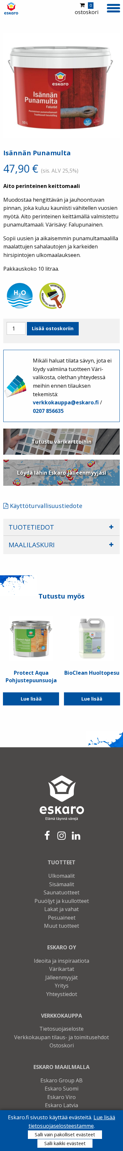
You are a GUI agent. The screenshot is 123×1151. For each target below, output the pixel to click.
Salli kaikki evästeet (65, 1143)
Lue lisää (31, 699)
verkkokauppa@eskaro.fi (66, 402)
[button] (113, 7)
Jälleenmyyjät (61, 977)
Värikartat (61, 969)
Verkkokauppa (61, 1015)
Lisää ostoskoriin (52, 328)
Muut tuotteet (61, 925)
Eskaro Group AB (61, 1080)
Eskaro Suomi (61, 1088)
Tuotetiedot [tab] (31, 527)
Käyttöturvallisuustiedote (45, 506)
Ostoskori (62, 1045)
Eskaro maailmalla (61, 1067)
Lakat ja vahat (61, 909)
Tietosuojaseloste (61, 1028)
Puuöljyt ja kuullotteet (61, 901)
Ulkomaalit (61, 875)
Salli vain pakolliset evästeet (65, 1134)
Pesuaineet (61, 917)
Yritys (62, 985)
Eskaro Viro (61, 1097)
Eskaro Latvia (61, 1105)
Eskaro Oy (61, 947)
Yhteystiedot (61, 994)
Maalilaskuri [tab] (32, 544)
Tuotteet (61, 862)
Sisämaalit (61, 884)
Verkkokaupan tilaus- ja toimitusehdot (61, 1037)
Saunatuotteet (61, 892)
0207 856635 (48, 411)
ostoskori (86, 9)
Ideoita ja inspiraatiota (61, 960)
